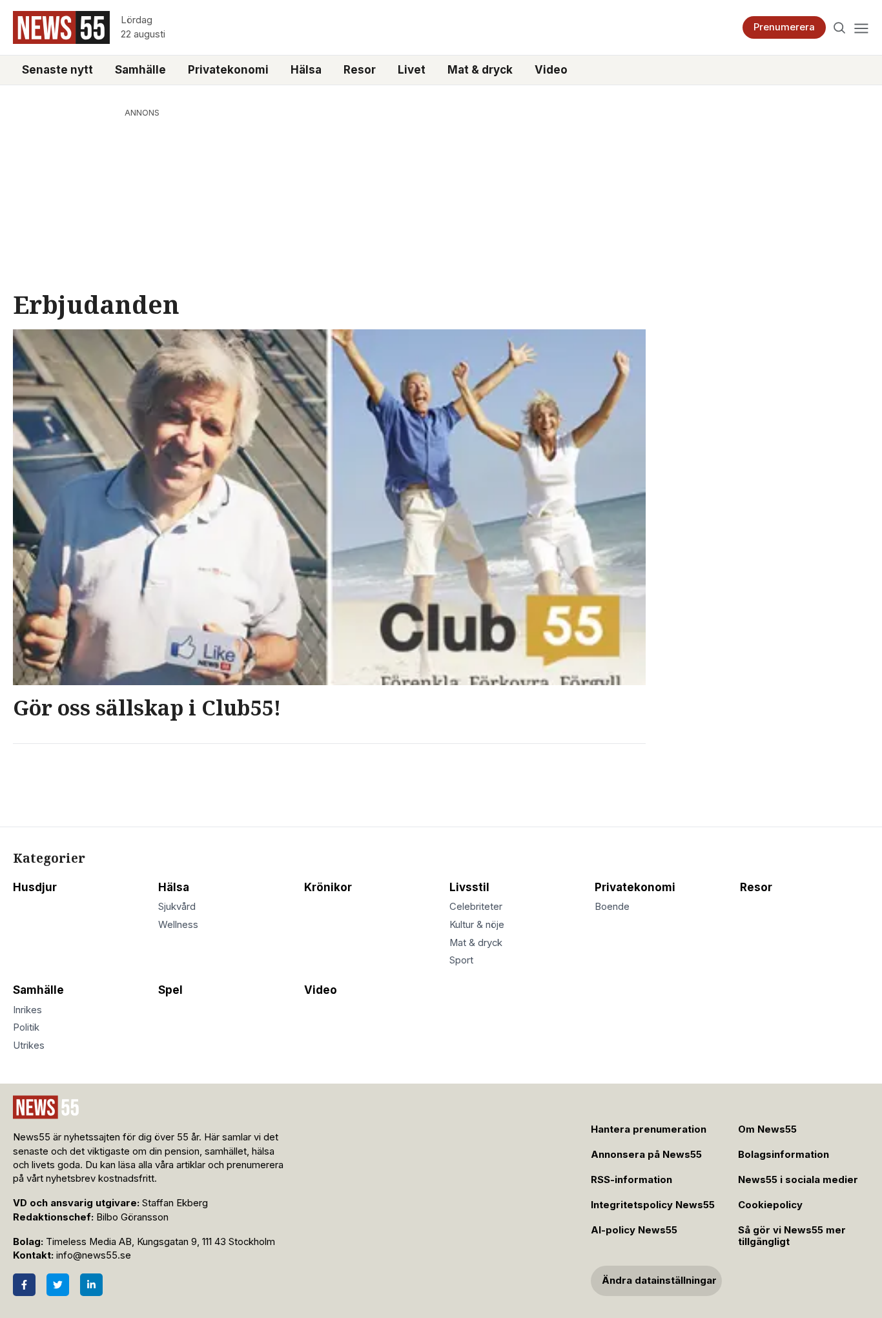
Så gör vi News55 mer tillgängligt (792, 1236)
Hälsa (306, 69)
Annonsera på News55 (646, 1154)
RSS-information (631, 1180)
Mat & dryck (480, 69)
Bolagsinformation (783, 1154)
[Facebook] (24, 1284)
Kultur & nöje (476, 925)
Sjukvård (177, 906)
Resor (360, 69)
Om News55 (767, 1129)
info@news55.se (93, 1255)
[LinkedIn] (91, 1284)
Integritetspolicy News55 (653, 1205)
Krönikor (328, 887)
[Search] (840, 27)
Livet (412, 69)
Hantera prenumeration (648, 1129)
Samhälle (140, 69)
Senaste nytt (57, 69)
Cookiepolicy (770, 1205)
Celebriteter (475, 906)
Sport (461, 960)
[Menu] (861, 27)
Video (551, 69)
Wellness (178, 925)
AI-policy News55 (634, 1230)
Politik (26, 1027)
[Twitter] (57, 1284)
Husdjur (35, 887)
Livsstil (469, 887)
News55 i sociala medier (798, 1180)
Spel (170, 989)
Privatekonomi (228, 69)
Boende (612, 906)
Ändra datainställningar (659, 1280)
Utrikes (29, 1045)
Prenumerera (784, 27)
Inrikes (27, 1010)
